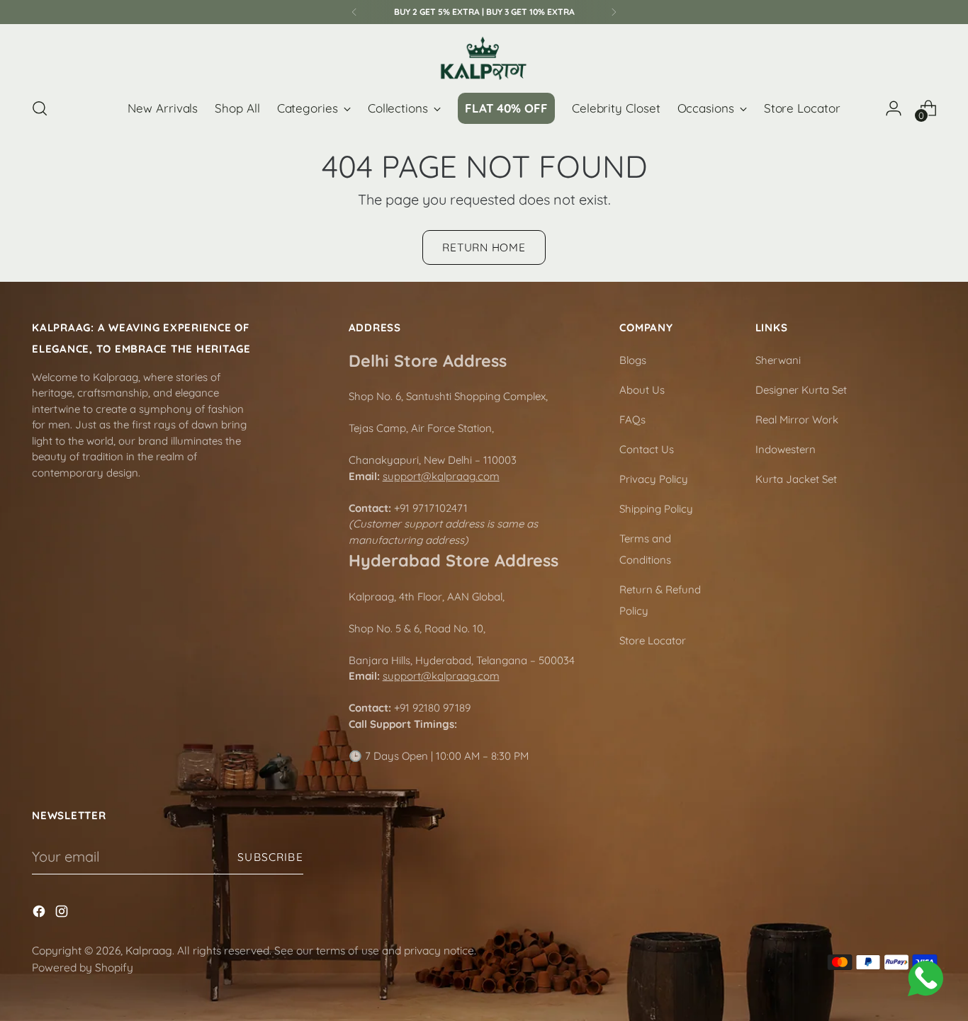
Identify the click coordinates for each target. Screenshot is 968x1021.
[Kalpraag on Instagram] (63, 913)
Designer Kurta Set (801, 390)
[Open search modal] (40, 108)
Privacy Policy (653, 479)
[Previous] (354, 12)
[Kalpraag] (484, 58)
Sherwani (778, 360)
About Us (642, 390)
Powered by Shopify (82, 967)
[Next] (613, 12)
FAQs (632, 419)
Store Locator (652, 640)
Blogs (632, 360)
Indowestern (785, 449)
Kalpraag (148, 950)
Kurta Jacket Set (796, 479)
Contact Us (646, 449)
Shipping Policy (656, 508)
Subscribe (270, 857)
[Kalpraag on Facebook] (40, 913)
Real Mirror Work (796, 419)
